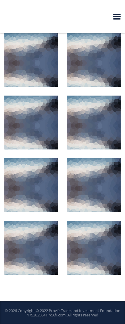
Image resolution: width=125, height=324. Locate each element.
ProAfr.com (56, 315)
